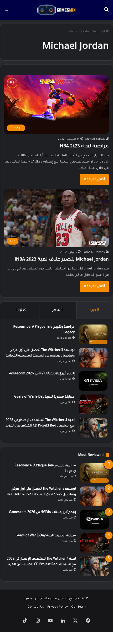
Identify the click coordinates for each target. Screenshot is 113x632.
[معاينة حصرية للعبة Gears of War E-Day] (93, 404)
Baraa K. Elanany (94, 252)
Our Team (78, 607)
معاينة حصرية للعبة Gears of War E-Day (44, 397)
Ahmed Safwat (95, 139)
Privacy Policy (57, 607)
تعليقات (19, 310)
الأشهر (58, 310)
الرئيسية (99, 32)
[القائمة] (6, 12)
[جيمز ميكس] (56, 10)
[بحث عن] (106, 12)
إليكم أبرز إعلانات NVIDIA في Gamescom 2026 (41, 374)
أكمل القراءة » (94, 179)
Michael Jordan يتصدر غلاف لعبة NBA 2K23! (62, 259)
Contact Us (36, 607)
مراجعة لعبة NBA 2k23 (84, 146)
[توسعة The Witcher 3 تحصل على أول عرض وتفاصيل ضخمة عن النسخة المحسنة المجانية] (93, 358)
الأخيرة (95, 310)
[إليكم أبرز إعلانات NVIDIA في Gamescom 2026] (93, 381)
